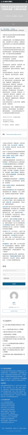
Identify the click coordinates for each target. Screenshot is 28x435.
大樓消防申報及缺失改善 (9, 332)
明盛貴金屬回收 (14, 256)
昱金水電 (5, 206)
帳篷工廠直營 (14, 172)
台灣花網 (14, 420)
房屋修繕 (3, 404)
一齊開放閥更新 (7, 334)
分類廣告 (12, 405)
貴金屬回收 (6, 243)
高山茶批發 (14, 145)
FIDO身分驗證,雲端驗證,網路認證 (12, 325)
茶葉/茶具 (8, 16)
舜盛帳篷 (13, 174)
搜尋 (14, 283)
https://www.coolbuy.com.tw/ (13, 134)
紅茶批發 (7, 147)
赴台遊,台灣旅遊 (5, 413)
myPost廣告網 (4, 402)
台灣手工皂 (16, 428)
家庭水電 (8, 202)
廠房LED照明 (6, 155)
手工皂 (8, 231)
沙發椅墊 (14, 219)
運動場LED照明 (10, 157)
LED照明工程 (8, 185)
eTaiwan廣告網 (10, 407)
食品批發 (12, 124)
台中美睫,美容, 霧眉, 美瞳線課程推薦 (12, 354)
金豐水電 (21, 198)
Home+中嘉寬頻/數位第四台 (10, 329)
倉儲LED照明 (14, 155)
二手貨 (12, 417)
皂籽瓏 (13, 235)
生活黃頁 (13, 411)
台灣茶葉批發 (4, 422)
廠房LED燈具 (23, 428)
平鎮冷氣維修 (6, 198)
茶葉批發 (6, 124)
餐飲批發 (17, 124)
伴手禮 (14, 415)
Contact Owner (14, 311)
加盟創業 (10, 418)
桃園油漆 (11, 190)
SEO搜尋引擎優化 (7, 1)
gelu (14, 302)
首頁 (3, 428)
